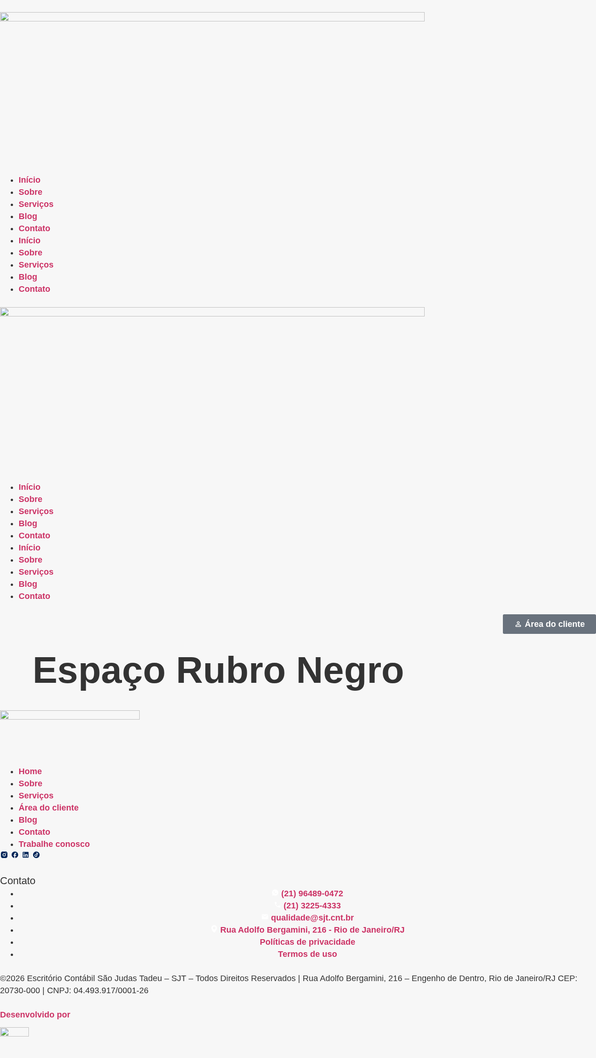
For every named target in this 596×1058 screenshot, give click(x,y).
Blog (28, 216)
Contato (34, 228)
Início (30, 180)
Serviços (36, 204)
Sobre (30, 192)
